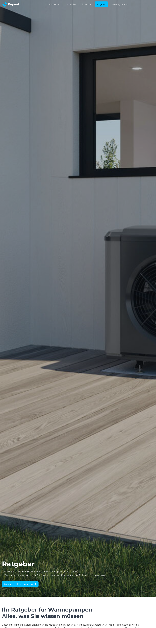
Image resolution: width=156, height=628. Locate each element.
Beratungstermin (120, 4)
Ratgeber (101, 4)
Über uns (86, 4)
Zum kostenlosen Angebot (19, 584)
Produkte (71, 4)
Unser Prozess (55, 4)
